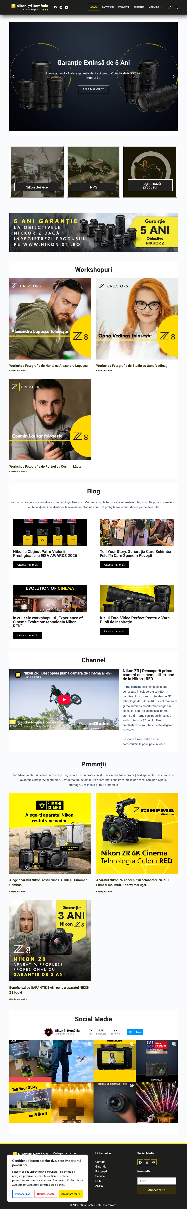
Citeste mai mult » (18, 370)
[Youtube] (154, 1162)
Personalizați (22, 1193)
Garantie (138, 7)
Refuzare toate (46, 1193)
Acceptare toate (70, 1193)
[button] (13, 76)
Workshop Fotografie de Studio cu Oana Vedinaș (131, 366)
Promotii (123, 7)
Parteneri (108, 7)
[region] (47, 1178)
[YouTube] (66, 7)
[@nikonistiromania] (48, 1032)
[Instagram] (61, 7)
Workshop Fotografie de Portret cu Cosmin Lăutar (46, 466)
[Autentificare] (176, 7)
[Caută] (170, 7)
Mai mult (154, 7)
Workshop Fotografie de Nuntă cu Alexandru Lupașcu (48, 366)
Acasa (94, 7)
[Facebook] (55, 7)
